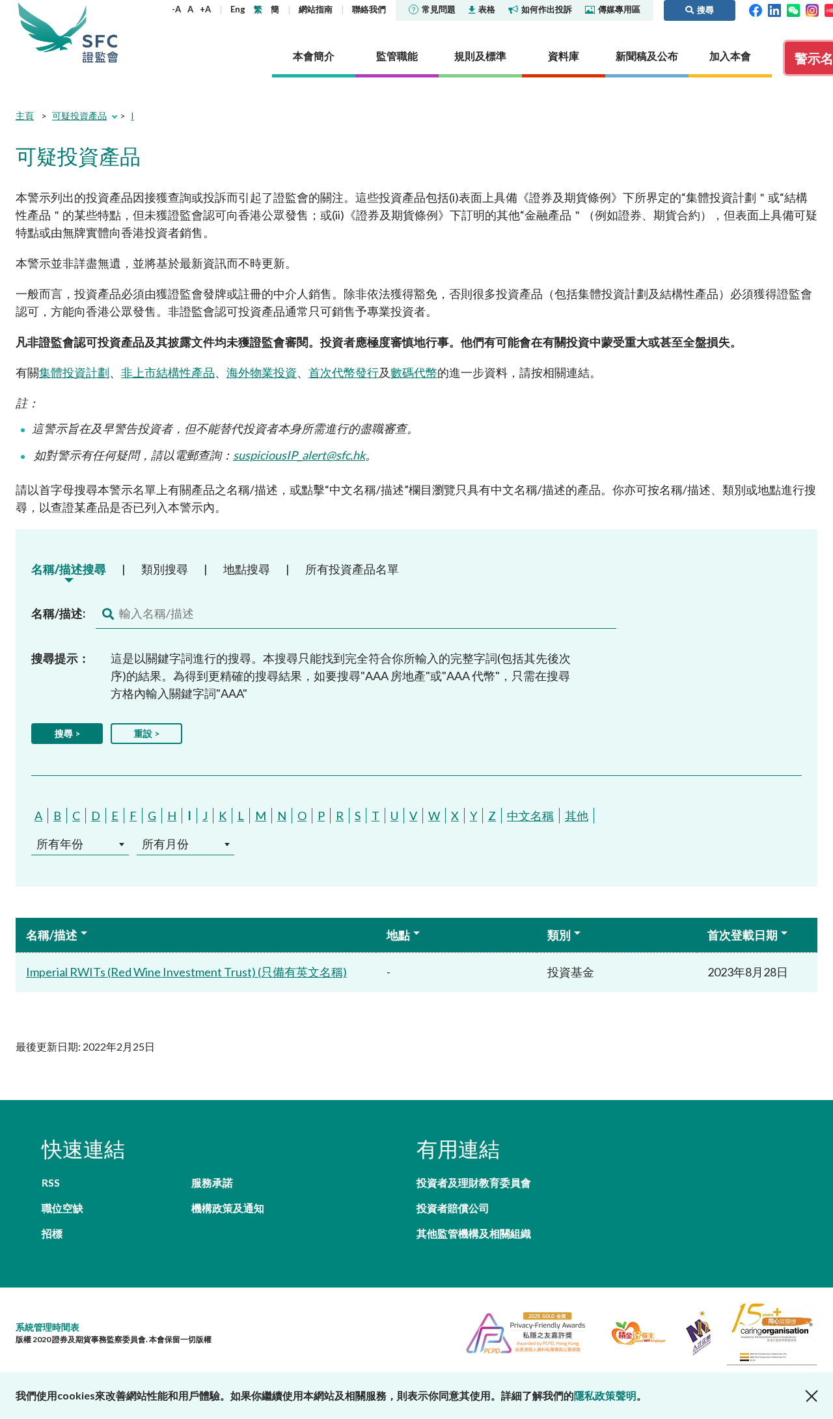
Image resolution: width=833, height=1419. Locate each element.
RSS (51, 1182)
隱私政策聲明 (605, 1395)
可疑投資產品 (79, 115)
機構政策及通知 (227, 1208)
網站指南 (316, 9)
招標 (52, 1233)
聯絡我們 (369, 9)
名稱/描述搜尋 (68, 569)
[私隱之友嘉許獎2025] (520, 1331)
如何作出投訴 (546, 9)
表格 (486, 9)
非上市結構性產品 (168, 372)
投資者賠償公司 (452, 1208)
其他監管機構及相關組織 (473, 1233)
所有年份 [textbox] (59, 843)
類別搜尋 (164, 569)
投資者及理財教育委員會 (473, 1182)
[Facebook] (755, 9)
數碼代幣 (413, 372)
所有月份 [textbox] (165, 843)
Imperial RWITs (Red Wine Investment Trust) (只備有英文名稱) (186, 972)
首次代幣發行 (343, 372)
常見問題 (439, 9)
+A (205, 9)
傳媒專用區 (619, 9)
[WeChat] (793, 9)
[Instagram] (812, 9)
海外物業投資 (261, 372)
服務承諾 (212, 1182)
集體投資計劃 (74, 372)
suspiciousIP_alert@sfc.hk (299, 455)
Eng (237, 9)
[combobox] (80, 844)
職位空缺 (62, 1208)
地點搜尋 (246, 569)
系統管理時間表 (47, 1326)
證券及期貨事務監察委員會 (100, 32)
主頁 (25, 115)
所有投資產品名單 (352, 569)
